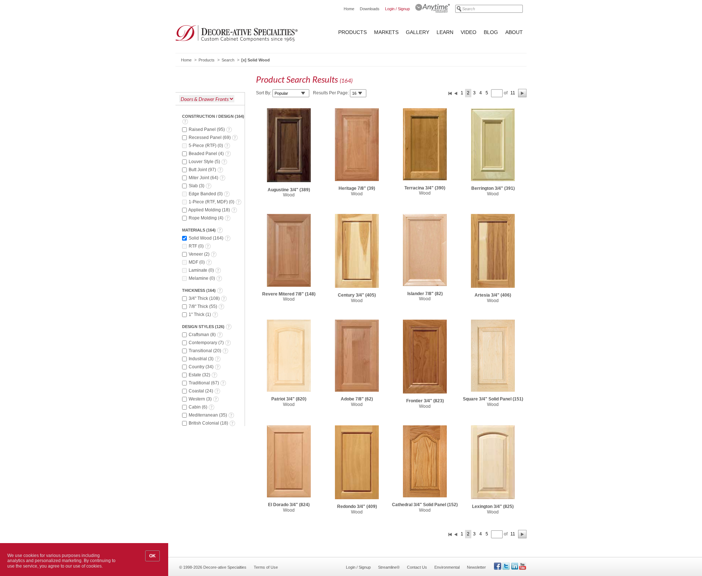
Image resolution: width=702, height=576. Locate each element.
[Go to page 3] (522, 93)
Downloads (370, 9)
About (514, 32)
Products (352, 32)
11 (512, 92)
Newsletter (476, 567)
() (207, 129)
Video (468, 32)
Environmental (447, 567)
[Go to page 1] (456, 93)
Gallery (417, 32)
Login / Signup (397, 9)
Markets (386, 32)
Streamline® (389, 567)
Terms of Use (266, 567)
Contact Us (417, 567)
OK (152, 555)
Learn (445, 32)
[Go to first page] (450, 93)
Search (228, 60)
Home (349, 9)
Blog (491, 32)
